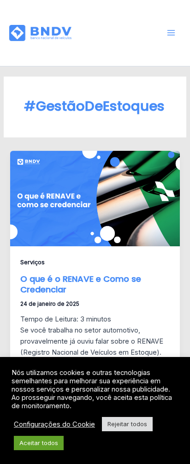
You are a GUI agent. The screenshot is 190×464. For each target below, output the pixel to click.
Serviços (32, 262)
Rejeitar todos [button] (127, 424)
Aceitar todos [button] (38, 442)
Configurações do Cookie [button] (54, 424)
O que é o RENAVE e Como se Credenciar (80, 284)
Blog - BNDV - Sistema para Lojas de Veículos (114, 33)
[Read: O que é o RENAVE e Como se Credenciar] (94, 198)
